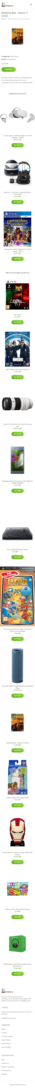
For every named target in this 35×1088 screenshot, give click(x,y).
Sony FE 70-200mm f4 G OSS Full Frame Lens (17, 425)
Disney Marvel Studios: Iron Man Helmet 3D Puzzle (17, 853)
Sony (16, 56)
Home (3, 19)
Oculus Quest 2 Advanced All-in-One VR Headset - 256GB (17, 137)
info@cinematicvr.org (8, 1018)
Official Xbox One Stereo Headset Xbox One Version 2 (17, 965)
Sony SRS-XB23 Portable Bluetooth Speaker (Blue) (17, 687)
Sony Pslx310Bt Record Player (17, 549)
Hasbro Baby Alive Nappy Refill (18, 798)
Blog (3, 1060)
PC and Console (6, 1036)
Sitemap (4, 1074)
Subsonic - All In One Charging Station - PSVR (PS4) (18, 193)
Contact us (5, 1063)
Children (4, 1033)
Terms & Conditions (8, 1067)
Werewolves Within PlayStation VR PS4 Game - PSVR (17, 250)
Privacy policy (6, 1070)
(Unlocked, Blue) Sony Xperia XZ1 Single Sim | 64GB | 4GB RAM (17, 482)
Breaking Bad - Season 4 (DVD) (17, 743)
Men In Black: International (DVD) (17, 369)
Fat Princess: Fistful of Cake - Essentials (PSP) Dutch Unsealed (17, 630)
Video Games (6, 1040)
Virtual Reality (6, 1047)
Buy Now (8, 69)
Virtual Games (6, 1043)
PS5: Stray (17, 315)
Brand (12, 56)
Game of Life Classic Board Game (18, 909)
